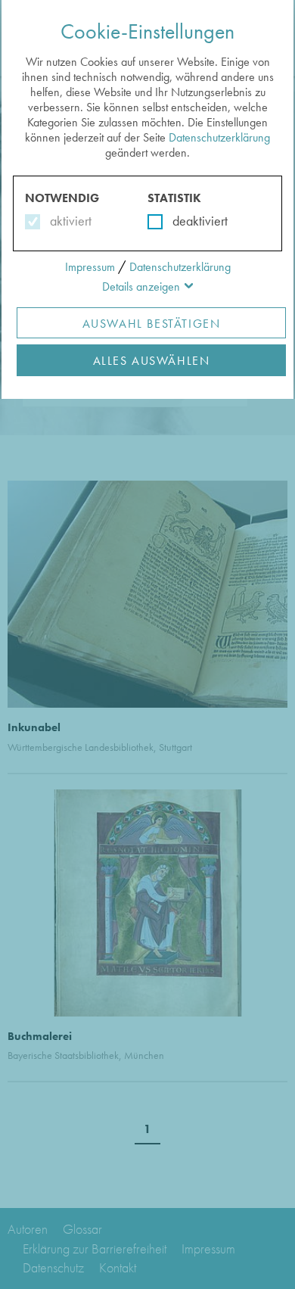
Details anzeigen (141, 286)
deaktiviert (190, 220)
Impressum (90, 267)
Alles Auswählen (151, 361)
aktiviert (67, 220)
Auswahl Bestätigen (151, 324)
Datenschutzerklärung (219, 137)
